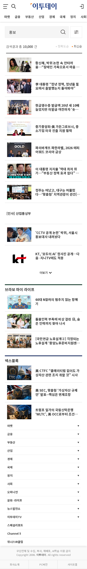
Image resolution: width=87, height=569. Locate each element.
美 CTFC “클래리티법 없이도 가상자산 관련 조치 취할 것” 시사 (57, 372)
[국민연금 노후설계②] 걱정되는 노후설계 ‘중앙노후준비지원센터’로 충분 (57, 342)
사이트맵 (72, 564)
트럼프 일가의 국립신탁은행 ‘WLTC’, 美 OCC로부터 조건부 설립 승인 (56, 413)
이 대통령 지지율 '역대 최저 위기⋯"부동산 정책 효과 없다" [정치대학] (57, 173)
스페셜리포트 (15, 525)
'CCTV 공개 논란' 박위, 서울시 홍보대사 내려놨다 (56, 234)
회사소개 (14, 564)
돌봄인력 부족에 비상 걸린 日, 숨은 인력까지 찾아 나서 (57, 321)
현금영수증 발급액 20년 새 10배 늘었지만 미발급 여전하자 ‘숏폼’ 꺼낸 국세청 (57, 109)
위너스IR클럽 (15, 542)
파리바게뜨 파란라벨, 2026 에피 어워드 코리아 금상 (57, 149)
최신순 (78, 46)
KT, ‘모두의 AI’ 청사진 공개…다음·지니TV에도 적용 (57, 255)
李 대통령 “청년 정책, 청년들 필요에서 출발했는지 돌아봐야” (57, 86)
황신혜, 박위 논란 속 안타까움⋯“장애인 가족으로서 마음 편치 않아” (57, 67)
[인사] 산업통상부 (18, 213)
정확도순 (63, 46)
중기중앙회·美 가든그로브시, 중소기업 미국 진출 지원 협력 (57, 128)
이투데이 (41, 555)
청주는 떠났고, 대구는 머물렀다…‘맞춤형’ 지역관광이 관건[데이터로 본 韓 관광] (57, 194)
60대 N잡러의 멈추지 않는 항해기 (56, 301)
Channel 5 (14, 533)
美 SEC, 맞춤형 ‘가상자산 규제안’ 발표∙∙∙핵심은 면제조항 (56, 392)
